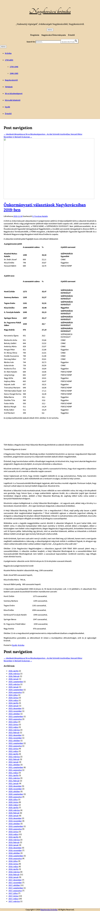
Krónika (8, 53)
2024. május (13, 700)
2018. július (13, 861)
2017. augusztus (15, 890)
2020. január (14, 815)
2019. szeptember (16, 826)
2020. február (14, 813)
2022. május (13, 751)
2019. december (15, 818)
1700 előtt (9, 60)
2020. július (13, 799)
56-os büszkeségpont (13, 93)
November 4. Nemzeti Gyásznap (18, 137)
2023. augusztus (15, 719)
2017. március (14, 901)
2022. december (15, 735)
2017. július (13, 893)
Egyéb (7, 107)
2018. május (13, 866)
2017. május (13, 898)
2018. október (14, 853)
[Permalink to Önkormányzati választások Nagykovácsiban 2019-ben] (49, 198)
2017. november (15, 882)
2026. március (14, 673)
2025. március (14, 684)
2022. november (15, 738)
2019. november (15, 821)
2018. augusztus (15, 858)
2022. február (14, 759)
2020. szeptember (16, 794)
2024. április (13, 703)
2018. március (14, 872)
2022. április (13, 754)
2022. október (14, 740)
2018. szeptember (16, 855)
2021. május (13, 772)
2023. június (13, 724)
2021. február (14, 780)
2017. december (15, 880)
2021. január (14, 783)
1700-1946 (14, 66)
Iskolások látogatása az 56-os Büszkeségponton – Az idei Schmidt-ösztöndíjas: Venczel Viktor (43, 134)
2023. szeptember (16, 716)
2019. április (13, 837)
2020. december (15, 786)
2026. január (14, 679)
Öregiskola (34, 35)
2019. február (14, 842)
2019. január (14, 845)
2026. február (14, 676)
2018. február (14, 874)
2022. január (14, 762)
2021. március (14, 778)
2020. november (15, 789)
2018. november (15, 850)
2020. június (13, 802)
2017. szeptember (16, 888)
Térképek (9, 86)
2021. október (14, 764)
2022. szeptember (16, 743)
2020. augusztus (15, 797)
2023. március (14, 730)
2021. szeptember (16, 767)
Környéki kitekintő (12, 100)
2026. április (13, 671)
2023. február (14, 732)
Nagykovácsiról (11, 80)
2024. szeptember (16, 689)
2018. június (13, 864)
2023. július (13, 722)
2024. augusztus (15, 692)
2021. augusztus (15, 770)
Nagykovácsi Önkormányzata (53, 35)
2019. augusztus (15, 829)
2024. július (13, 695)
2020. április (13, 807)
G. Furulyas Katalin (40, 216)
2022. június (13, 748)
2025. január (14, 687)
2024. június (13, 697)
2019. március (14, 839)
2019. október (14, 823)
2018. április (13, 869)
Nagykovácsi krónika (50, 11)
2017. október (14, 885)
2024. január (14, 705)
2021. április (13, 775)
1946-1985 (14, 73)
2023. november (15, 711)
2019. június (13, 831)
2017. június (13, 896)
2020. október (14, 791)
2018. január (14, 877)
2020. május (13, 805)
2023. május (13, 727)
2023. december (15, 708)
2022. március (14, 756)
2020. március (14, 810)
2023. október (14, 713)
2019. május (13, 834)
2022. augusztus (15, 746)
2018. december (15, 847)
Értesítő (71, 35)
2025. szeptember (16, 681)
